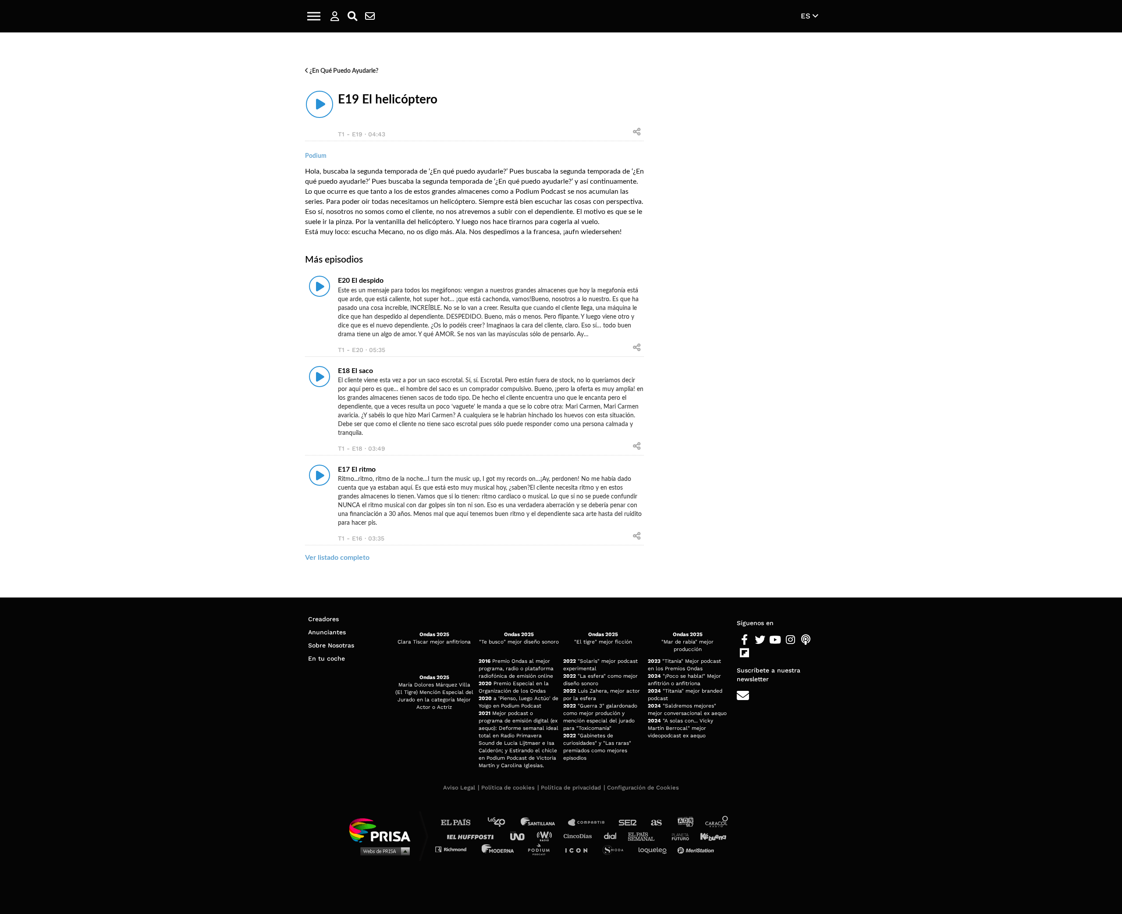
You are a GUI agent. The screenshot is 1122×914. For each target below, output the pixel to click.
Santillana (544, 822)
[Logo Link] (561, 16)
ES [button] (807, 15)
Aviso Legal (459, 787)
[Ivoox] (759, 653)
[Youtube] (775, 640)
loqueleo (655, 848)
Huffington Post (472, 835)
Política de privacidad (571, 787)
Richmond (455, 848)
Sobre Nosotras (331, 645)
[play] (319, 104)
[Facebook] (744, 640)
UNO (521, 835)
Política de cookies (508, 787)
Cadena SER (628, 822)
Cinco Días (580, 835)
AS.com (656, 822)
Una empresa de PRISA (383, 829)
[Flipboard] (744, 653)
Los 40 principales (502, 822)
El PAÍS (461, 822)
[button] (314, 16)
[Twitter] (759, 640)
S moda (616, 848)
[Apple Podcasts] (805, 640)
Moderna (499, 848)
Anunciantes (327, 632)
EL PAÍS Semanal (645, 835)
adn (685, 822)
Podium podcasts (541, 848)
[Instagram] (790, 640)
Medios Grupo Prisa (383, 851)
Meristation (697, 848)
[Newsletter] (370, 16)
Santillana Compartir (590, 822)
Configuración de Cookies (643, 787)
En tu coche (326, 658)
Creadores (323, 618)
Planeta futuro (678, 835)
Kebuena (709, 835)
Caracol (717, 822)
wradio (546, 835)
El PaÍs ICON (579, 848)
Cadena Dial (613, 835)
